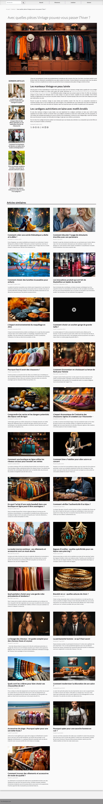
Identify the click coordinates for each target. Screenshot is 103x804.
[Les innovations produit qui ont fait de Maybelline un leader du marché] (74, 264)
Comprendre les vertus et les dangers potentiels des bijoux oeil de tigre (28, 415)
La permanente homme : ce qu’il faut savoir (71, 638)
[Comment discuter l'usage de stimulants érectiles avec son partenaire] (74, 219)
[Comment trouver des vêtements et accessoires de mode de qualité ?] (29, 758)
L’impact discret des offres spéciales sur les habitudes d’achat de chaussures (16, 123)
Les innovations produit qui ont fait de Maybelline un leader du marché (69, 281)
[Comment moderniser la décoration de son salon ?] (74, 668)
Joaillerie (73, 2)
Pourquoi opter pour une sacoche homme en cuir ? (72, 729)
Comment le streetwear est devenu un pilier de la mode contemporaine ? (16, 146)
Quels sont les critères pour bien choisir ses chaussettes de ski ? (26, 684)
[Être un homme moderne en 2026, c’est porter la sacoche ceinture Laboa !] (16, 157)
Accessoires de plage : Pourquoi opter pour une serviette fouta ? (28, 729)
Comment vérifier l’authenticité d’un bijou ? (72, 504)
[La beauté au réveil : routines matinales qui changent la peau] (16, 90)
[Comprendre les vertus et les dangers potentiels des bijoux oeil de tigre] (29, 399)
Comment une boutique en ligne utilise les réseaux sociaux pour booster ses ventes (26, 460)
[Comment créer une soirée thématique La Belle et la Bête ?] (29, 219)
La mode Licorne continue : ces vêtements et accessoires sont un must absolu (27, 550)
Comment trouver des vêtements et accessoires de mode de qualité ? (28, 774)
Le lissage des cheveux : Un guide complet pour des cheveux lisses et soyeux (28, 639)
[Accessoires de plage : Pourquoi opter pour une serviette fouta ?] (29, 713)
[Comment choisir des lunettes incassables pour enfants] (29, 264)
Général (89, 2)
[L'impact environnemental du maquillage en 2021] (29, 309)
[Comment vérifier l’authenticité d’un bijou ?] (74, 489)
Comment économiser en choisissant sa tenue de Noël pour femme (74, 370)
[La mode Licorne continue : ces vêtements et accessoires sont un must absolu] (29, 533)
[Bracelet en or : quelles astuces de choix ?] (74, 578)
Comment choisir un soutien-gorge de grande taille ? (72, 325)
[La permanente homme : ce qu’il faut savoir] (74, 623)
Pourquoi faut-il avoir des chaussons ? (24, 369)
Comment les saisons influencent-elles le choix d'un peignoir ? (16, 189)
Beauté (41, 2)
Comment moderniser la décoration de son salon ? (74, 684)
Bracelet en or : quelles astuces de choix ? (71, 594)
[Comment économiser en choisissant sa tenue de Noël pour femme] (74, 354)
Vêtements (57, 2)
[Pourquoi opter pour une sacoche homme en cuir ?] (74, 713)
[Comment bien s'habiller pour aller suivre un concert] (74, 444)
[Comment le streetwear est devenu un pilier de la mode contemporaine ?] (16, 136)
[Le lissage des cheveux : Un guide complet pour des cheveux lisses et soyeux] (29, 623)
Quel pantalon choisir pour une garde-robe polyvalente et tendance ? (26, 595)
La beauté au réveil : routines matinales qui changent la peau (16, 100)
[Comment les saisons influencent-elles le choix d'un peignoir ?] (16, 179)
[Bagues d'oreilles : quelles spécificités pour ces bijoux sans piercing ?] (74, 533)
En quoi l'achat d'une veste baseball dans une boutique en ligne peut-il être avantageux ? (27, 505)
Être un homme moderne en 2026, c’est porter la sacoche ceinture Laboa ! (16, 168)
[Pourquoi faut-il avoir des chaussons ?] (29, 354)
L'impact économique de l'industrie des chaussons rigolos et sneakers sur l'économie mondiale (72, 416)
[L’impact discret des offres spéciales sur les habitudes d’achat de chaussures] (16, 112)
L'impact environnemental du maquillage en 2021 (26, 325)
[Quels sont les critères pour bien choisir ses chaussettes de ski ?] (29, 668)
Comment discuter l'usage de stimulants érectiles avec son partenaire (70, 236)
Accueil (8, 9)
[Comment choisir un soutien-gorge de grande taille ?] (74, 309)
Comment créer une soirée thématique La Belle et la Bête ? (28, 236)
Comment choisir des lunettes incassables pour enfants (28, 281)
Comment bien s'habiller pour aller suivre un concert (72, 460)
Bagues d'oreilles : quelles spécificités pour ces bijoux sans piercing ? (73, 550)
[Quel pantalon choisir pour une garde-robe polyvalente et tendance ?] (29, 578)
